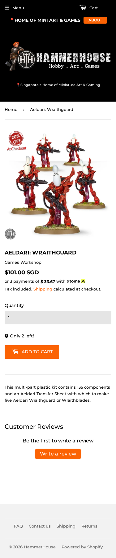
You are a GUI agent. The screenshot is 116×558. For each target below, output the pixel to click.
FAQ (18, 526)
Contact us (40, 526)
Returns (89, 526)
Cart (93, 7)
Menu (18, 7)
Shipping (42, 288)
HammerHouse (40, 546)
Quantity (14, 305)
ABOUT (95, 20)
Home (11, 109)
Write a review (58, 454)
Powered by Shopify (82, 546)
